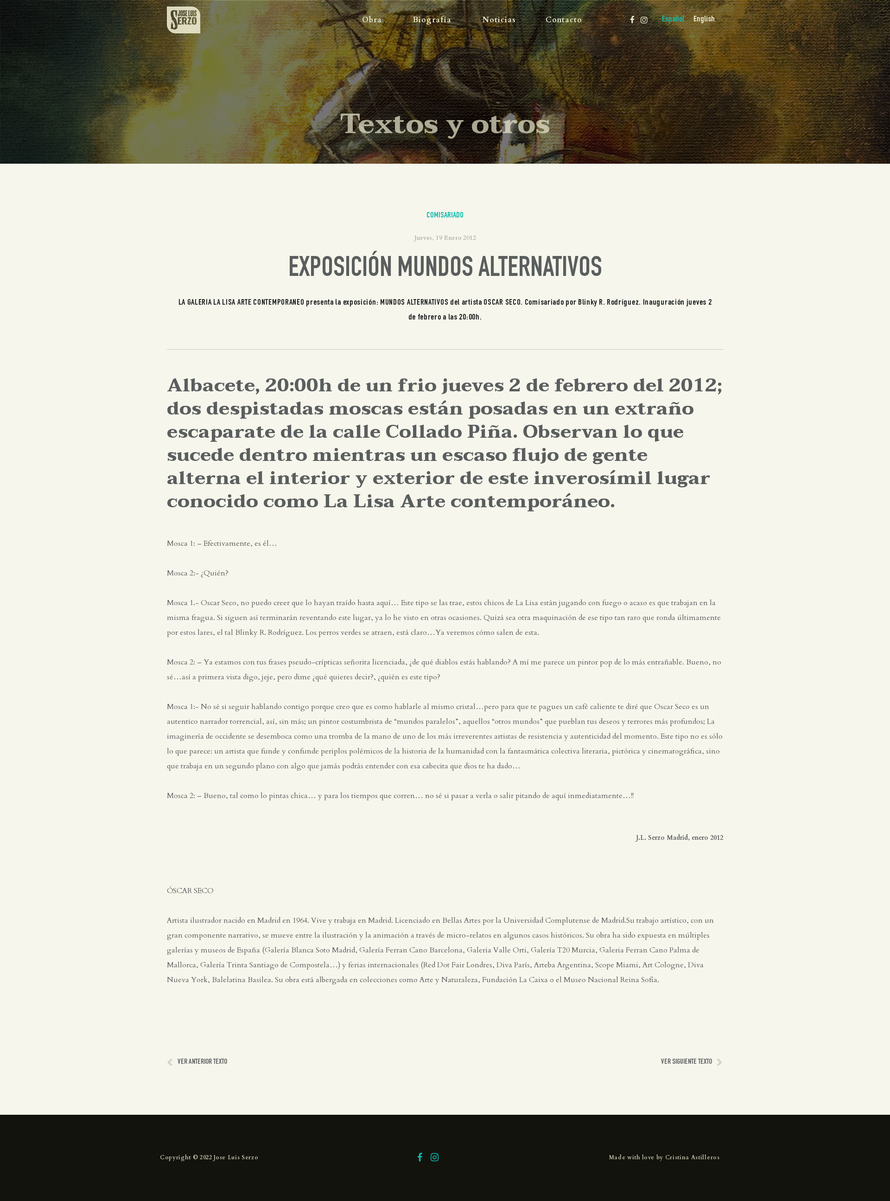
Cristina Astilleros (692, 1157)
